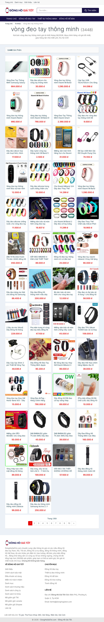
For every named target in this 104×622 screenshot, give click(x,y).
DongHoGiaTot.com (48, 620)
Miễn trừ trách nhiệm (13, 580)
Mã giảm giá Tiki (12, 597)
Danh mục (19, 2)
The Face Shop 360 (33, 615)
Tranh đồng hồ (51, 583)
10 (69, 523)
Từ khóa (18, 24)
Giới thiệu (28, 2)
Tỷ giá (21, 615)
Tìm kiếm (91, 10)
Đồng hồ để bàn (67, 19)
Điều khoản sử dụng (13, 576)
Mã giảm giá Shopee (13, 604)
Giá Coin (61, 615)
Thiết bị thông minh (47, 19)
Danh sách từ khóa (13, 594)
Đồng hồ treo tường (53, 580)
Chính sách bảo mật (13, 573)
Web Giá (54, 615)
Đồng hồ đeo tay (27, 19)
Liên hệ (37, 2)
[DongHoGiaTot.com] (19, 10)
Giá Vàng (46, 615)
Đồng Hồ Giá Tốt (65, 620)
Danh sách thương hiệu (14, 587)
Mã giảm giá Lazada (13, 601)
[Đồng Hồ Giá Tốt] (17, 543)
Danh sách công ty (13, 590)
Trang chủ (9, 2)
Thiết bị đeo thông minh (54, 573)
